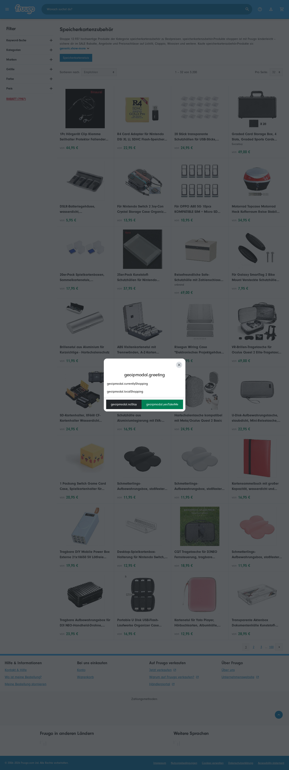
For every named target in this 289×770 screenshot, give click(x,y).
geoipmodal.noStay (124, 404)
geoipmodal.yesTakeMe (162, 404)
